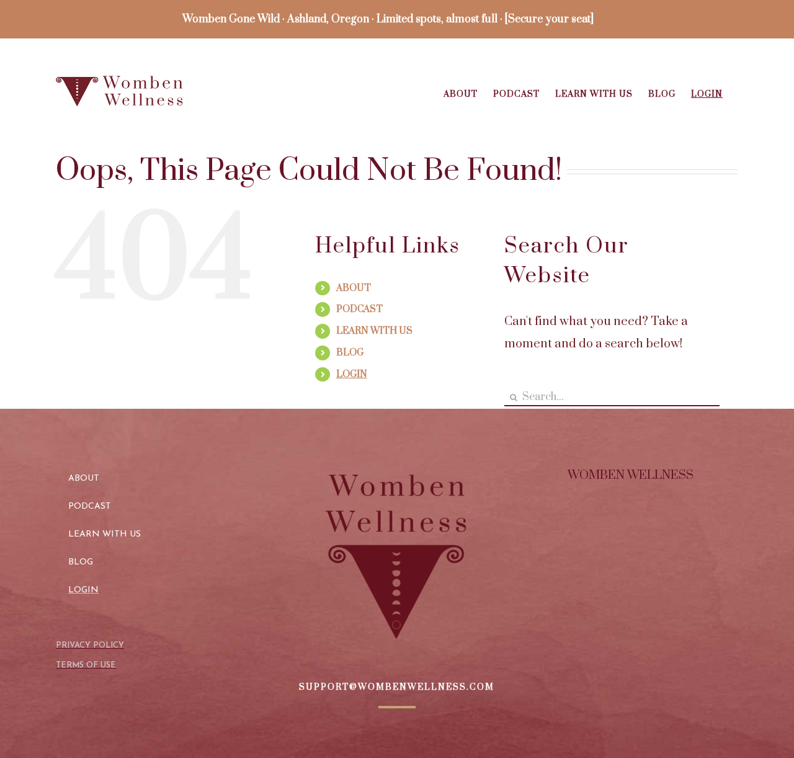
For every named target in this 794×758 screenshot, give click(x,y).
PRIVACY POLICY (90, 645)
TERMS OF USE (86, 665)
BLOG (350, 353)
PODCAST (359, 309)
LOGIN (351, 374)
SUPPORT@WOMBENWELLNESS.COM (396, 687)
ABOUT (353, 288)
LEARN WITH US (374, 331)
